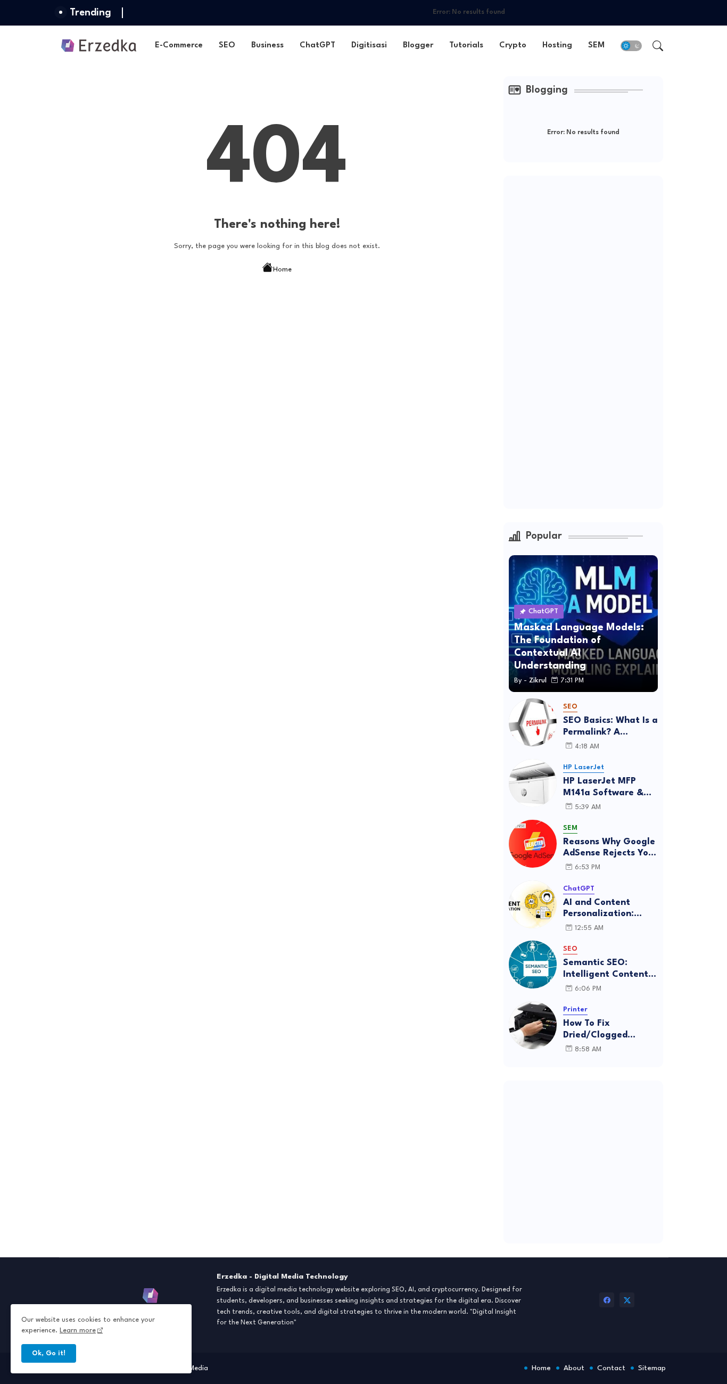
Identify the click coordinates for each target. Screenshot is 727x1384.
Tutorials (466, 46)
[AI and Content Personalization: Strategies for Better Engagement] (533, 904)
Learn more (78, 1330)
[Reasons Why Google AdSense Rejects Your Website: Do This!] (533, 844)
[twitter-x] (626, 1299)
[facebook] (606, 1299)
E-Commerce (179, 46)
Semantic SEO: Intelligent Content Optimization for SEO (605, 969)
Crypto (512, 46)
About (574, 1368)
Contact (611, 1368)
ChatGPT (317, 46)
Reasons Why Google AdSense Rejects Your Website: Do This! (610, 848)
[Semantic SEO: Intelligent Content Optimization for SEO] (533, 964)
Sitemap (652, 1368)
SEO (227, 46)
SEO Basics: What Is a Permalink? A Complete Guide (610, 727)
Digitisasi (369, 46)
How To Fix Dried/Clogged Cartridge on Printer (607, 1030)
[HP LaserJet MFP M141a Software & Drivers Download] (533, 783)
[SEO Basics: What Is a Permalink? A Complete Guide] (533, 722)
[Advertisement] (588, 340)
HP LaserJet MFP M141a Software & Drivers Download (603, 787)
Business (267, 46)
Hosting (557, 46)
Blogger (418, 46)
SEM (596, 46)
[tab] (179, 45)
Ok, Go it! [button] (48, 1353)
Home (282, 269)
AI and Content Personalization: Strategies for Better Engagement (610, 909)
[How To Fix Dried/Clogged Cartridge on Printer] (533, 1025)
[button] (631, 45)
